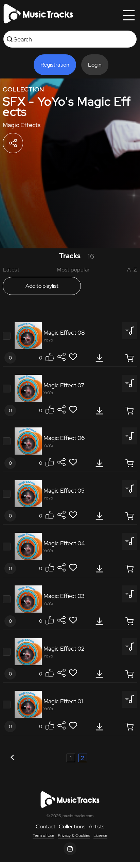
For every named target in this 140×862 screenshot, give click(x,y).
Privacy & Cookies (74, 835)
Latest (11, 269)
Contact (45, 826)
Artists (96, 826)
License (100, 835)
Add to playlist (41, 285)
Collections (72, 826)
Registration (54, 64)
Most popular (73, 269)
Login (95, 64)
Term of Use (43, 835)
